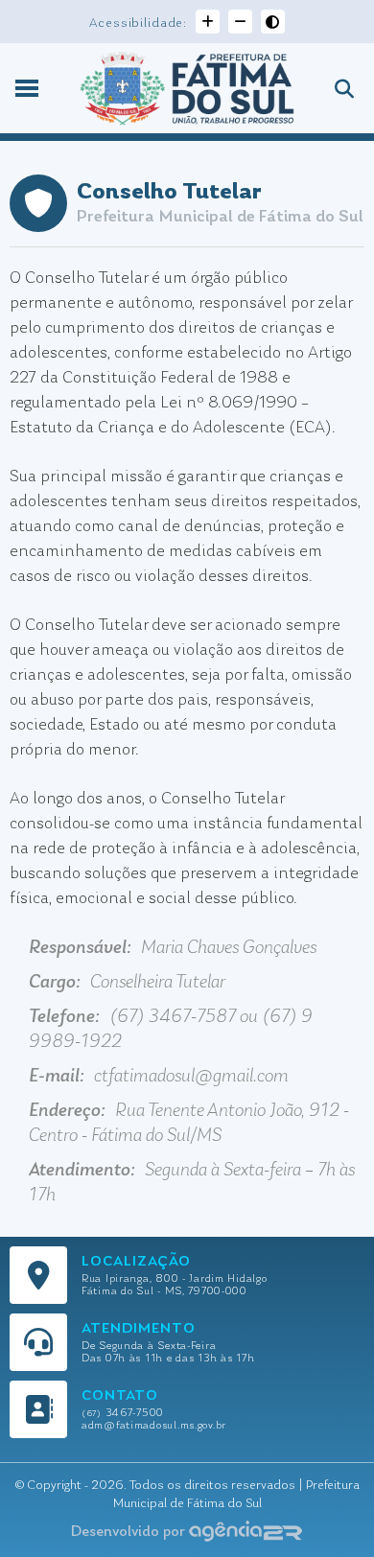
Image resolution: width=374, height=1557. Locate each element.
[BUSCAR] (337, 93)
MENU (31, 88)
